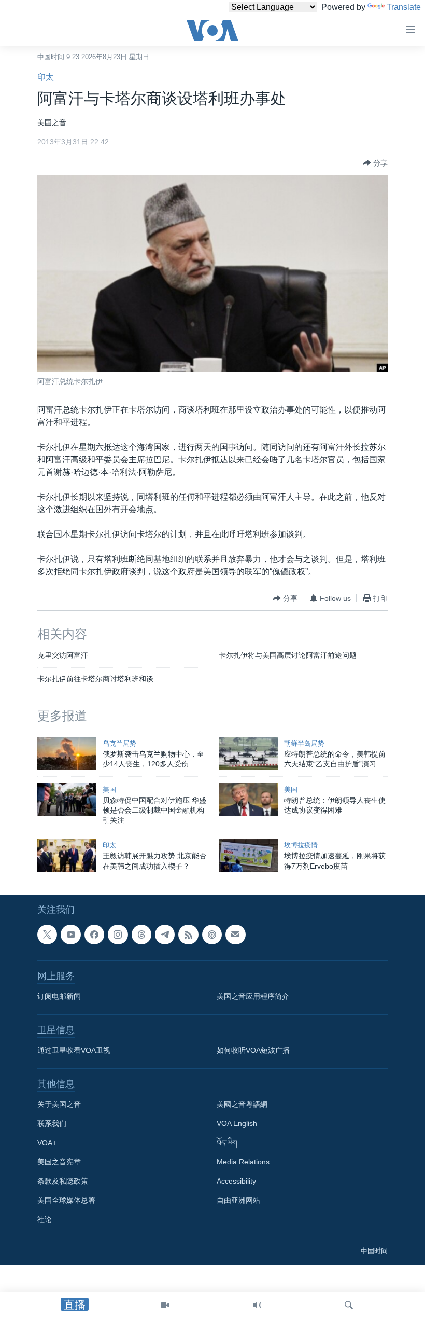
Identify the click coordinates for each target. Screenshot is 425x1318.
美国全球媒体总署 (66, 1201)
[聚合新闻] (188, 934)
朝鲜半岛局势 (304, 743)
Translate (404, 7)
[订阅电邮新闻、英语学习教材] (235, 934)
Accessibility (236, 1181)
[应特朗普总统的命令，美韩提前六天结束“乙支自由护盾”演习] (248, 753)
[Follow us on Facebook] (94, 934)
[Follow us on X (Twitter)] (47, 934)
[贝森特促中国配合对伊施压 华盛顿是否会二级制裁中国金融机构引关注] (66, 799)
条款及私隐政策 (62, 1181)
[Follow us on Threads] (141, 934)
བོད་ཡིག (227, 1143)
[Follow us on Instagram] (118, 934)
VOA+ (46, 1143)
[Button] (375, 163)
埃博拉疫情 (301, 845)
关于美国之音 (59, 1105)
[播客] (212, 934)
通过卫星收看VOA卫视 (73, 1051)
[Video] (164, 1305)
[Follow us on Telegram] (165, 934)
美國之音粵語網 (242, 1105)
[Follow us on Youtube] (70, 934)
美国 (109, 789)
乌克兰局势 (119, 743)
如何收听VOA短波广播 (253, 1051)
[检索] (348, 1305)
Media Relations (243, 1162)
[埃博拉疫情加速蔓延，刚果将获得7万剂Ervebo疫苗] (248, 855)
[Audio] (257, 1305)
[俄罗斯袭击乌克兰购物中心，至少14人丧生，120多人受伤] (66, 753)
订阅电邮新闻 (59, 997)
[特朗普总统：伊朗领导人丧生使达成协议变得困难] (248, 799)
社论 (44, 1220)
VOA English (237, 1124)
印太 (45, 77)
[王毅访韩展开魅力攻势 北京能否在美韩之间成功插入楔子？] (66, 855)
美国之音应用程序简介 (253, 997)
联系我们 (51, 1124)
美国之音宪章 (59, 1162)
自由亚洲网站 (238, 1201)
